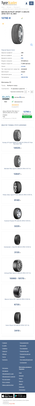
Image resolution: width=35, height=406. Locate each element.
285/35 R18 (24, 77)
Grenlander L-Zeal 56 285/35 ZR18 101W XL (17, 247)
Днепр (20, 378)
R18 (22, 58)
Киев (20, 373)
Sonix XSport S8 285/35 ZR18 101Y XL (17, 325)
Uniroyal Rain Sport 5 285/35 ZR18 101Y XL (17, 273)
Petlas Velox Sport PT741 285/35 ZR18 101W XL (17, 194)
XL (21, 74)
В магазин (27, 116)
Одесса (21, 381)
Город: (3, 85)
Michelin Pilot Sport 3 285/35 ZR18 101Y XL (17, 168)
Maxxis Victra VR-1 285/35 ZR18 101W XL (17, 299)
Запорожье (22, 389)
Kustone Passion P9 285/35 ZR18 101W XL (17, 221)
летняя (23, 66)
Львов (20, 384)
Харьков (21, 375)
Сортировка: (5, 88)
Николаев (21, 387)
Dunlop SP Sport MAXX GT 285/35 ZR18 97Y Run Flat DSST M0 (17, 143)
